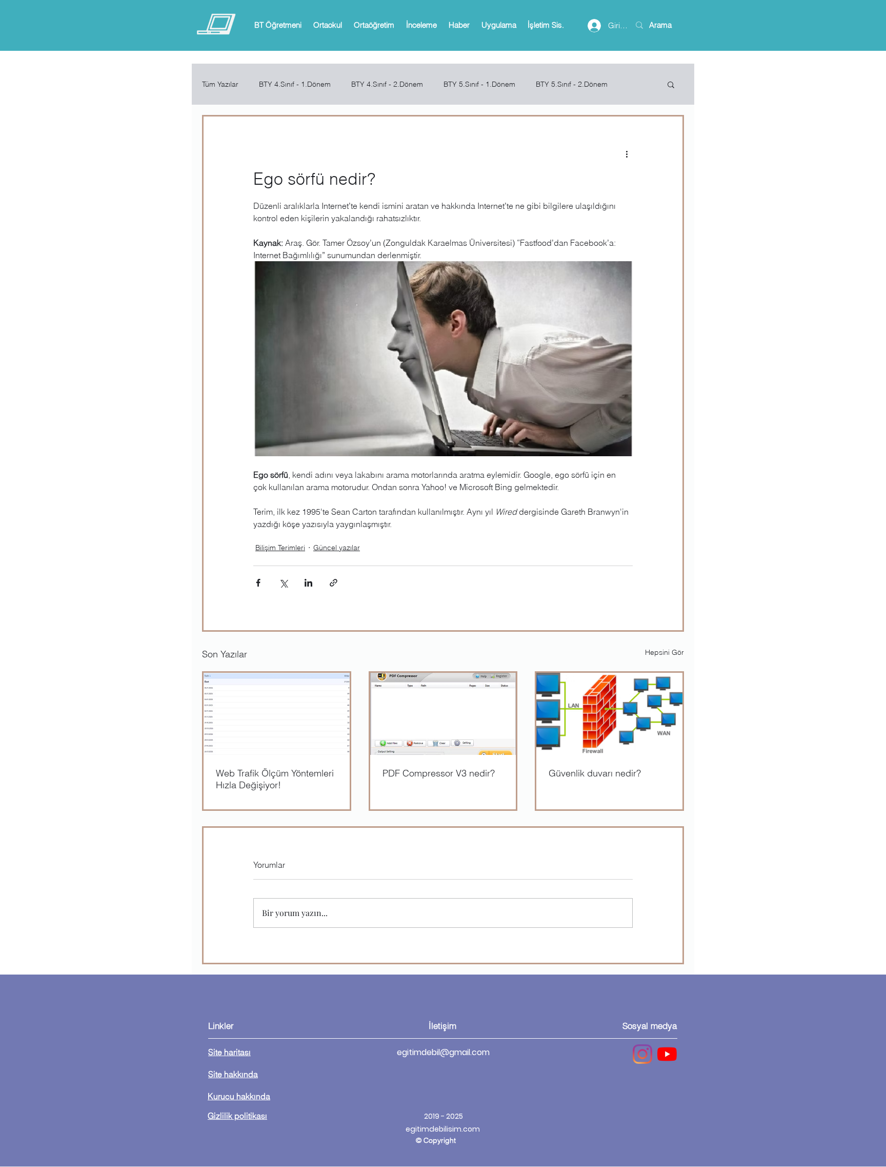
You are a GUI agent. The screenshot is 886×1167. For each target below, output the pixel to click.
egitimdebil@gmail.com (443, 1052)
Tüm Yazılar (220, 84)
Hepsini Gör (664, 652)
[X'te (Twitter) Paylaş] (283, 583)
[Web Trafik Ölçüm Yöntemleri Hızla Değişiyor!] (277, 714)
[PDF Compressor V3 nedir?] (443, 714)
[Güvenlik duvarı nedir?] (609, 714)
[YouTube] (667, 1054)
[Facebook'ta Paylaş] (258, 583)
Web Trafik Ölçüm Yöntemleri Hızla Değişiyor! (275, 779)
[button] (277, 25)
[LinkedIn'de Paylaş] (308, 583)
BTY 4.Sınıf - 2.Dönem (387, 84)
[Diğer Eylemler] (626, 153)
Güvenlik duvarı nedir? (595, 773)
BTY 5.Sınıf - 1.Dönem (479, 84)
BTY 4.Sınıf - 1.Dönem (295, 84)
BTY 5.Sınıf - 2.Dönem (572, 84)
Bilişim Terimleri (280, 547)
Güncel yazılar (336, 547)
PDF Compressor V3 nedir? (438, 773)
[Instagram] (642, 1054)
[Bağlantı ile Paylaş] (333, 583)
